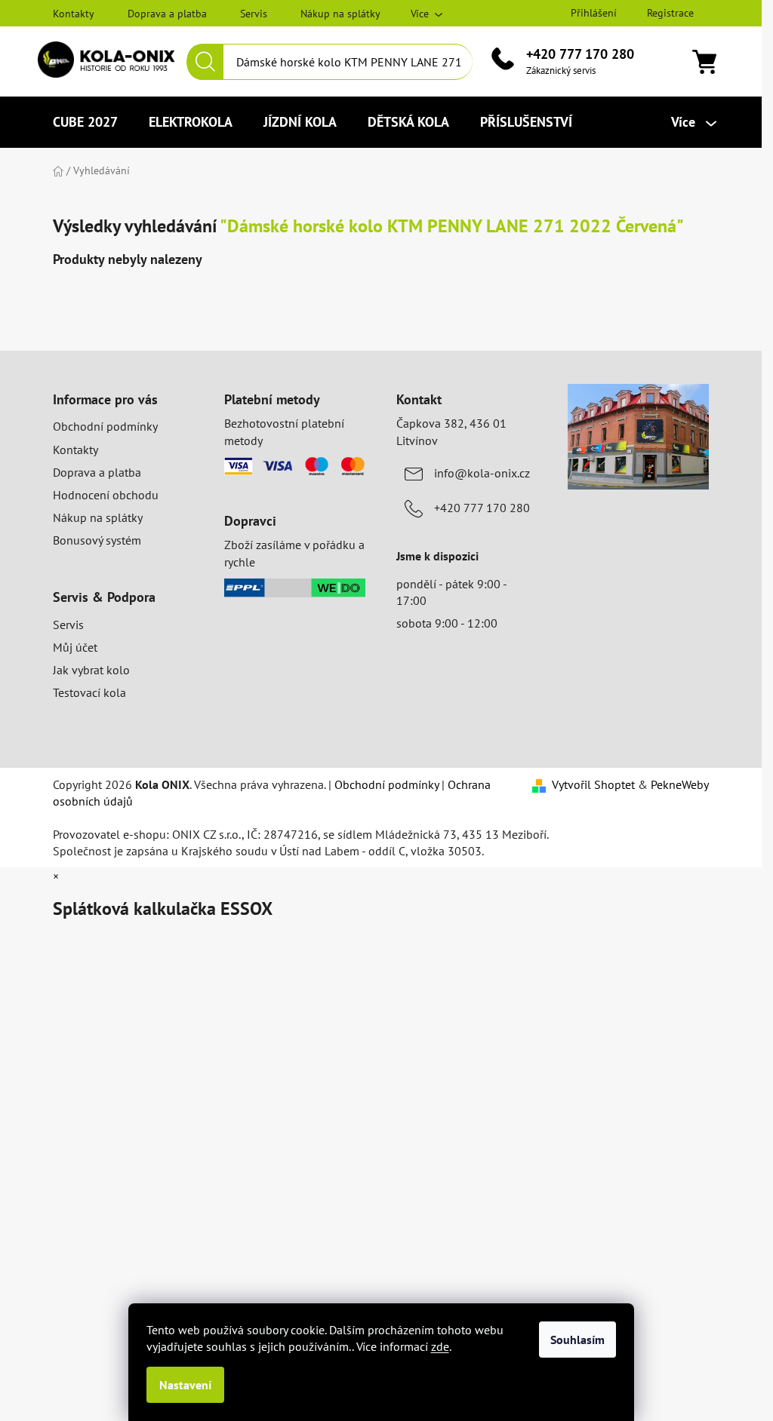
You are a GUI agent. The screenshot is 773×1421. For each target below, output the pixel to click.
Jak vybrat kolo (91, 669)
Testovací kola (89, 692)
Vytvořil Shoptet (593, 784)
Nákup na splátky (340, 13)
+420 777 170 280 (580, 54)
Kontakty (73, 13)
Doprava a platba (167, 13)
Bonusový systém (97, 540)
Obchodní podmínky (105, 426)
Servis (253, 13)
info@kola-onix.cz (482, 472)
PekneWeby (680, 784)
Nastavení (185, 1384)
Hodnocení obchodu (106, 494)
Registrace (670, 13)
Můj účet (75, 647)
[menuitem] (85, 122)
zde (440, 1346)
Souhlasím (577, 1339)
